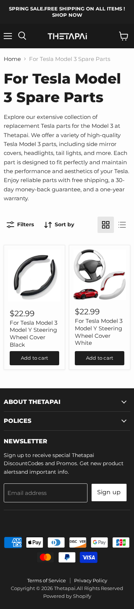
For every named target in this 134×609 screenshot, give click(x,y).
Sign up (109, 492)
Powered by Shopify (67, 596)
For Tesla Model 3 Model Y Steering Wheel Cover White (98, 331)
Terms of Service (46, 580)
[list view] (122, 225)
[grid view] (106, 225)
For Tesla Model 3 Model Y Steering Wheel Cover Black (33, 333)
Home (12, 59)
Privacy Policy (90, 580)
